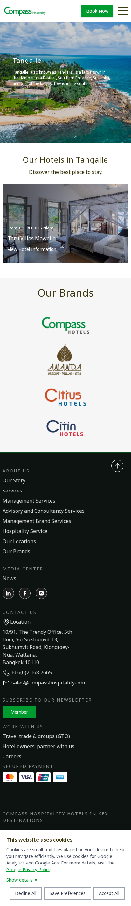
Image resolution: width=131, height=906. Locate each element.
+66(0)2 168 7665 (31, 673)
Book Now (97, 11)
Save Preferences (68, 893)
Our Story (14, 481)
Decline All (25, 893)
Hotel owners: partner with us (38, 746)
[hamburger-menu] (123, 11)
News (9, 578)
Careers (12, 757)
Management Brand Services (37, 521)
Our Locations (19, 541)
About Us (16, 471)
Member (19, 712)
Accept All (109, 893)
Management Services (29, 501)
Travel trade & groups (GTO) (36, 736)
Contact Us (20, 612)
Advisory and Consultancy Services (44, 511)
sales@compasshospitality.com (48, 683)
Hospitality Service (25, 531)
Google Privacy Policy (28, 869)
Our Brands (16, 552)
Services (12, 491)
